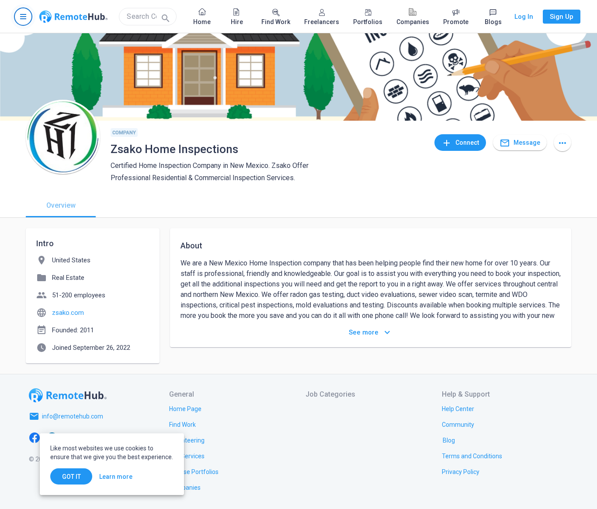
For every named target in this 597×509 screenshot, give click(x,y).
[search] (148, 16)
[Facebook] (34, 437)
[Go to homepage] (73, 17)
